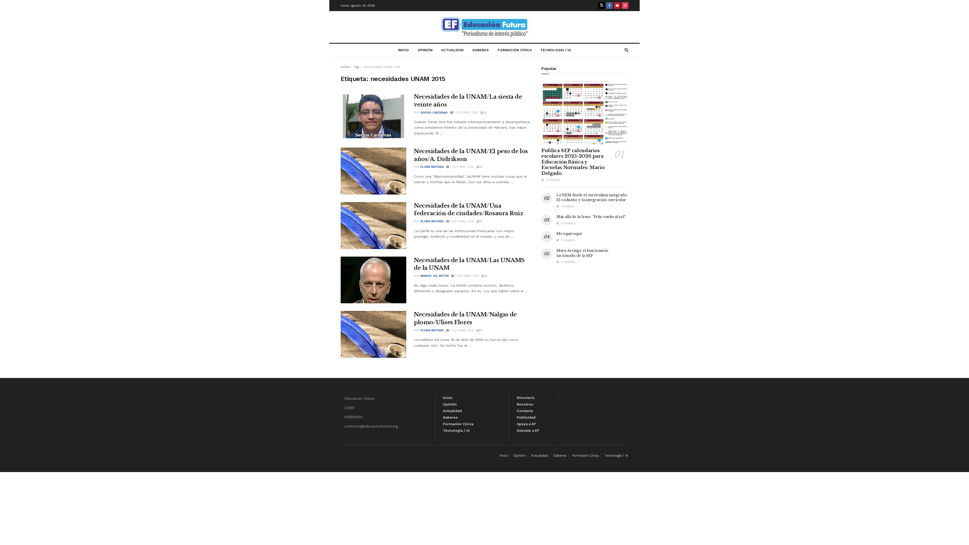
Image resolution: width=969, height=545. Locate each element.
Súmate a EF (528, 430)
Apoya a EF (526, 424)
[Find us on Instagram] (625, 5)
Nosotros (525, 404)
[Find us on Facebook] (609, 5)
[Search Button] (626, 50)
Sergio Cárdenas (434, 112)
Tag (356, 67)
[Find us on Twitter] (601, 5)
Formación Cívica (515, 50)
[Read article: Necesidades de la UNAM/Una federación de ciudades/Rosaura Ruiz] (373, 225)
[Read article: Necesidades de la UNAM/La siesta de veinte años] (373, 116)
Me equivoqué (569, 233)
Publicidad (526, 417)
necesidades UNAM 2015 (381, 67)
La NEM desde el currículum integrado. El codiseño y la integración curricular (592, 197)
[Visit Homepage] (484, 27)
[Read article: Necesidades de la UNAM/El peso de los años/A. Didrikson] (373, 171)
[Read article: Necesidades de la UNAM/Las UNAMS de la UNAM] (373, 280)
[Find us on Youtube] (617, 5)
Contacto (525, 411)
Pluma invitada (432, 167)
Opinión (425, 50)
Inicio (403, 50)
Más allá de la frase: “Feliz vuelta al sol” (591, 216)
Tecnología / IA (555, 50)
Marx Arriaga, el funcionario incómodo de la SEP (582, 253)
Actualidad (452, 50)
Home (345, 67)
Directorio (526, 398)
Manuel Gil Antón (434, 276)
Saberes (480, 50)
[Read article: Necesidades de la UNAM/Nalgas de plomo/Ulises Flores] (373, 334)
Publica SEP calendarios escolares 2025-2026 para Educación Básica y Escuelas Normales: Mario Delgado (572, 162)
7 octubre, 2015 (465, 112)
